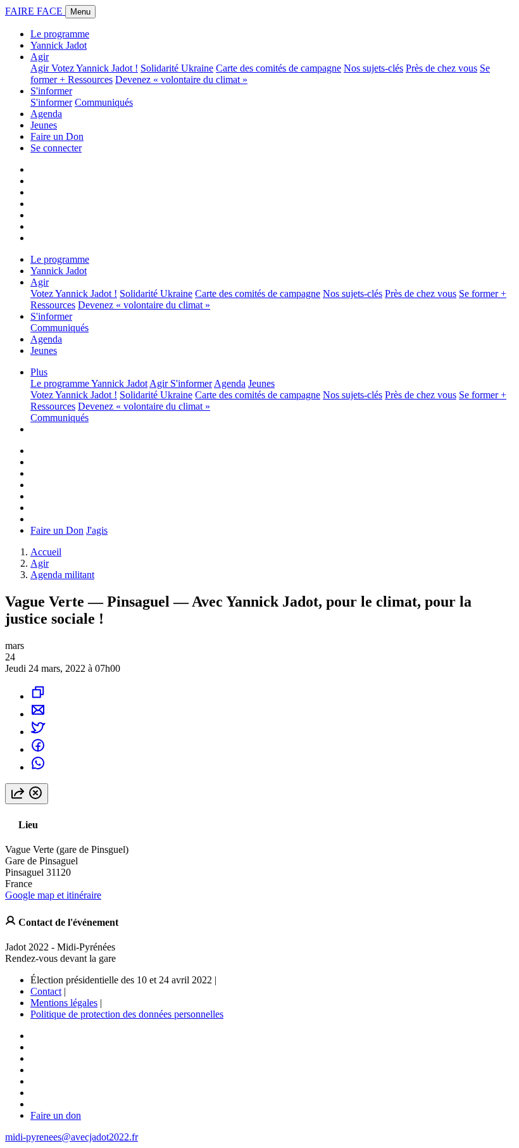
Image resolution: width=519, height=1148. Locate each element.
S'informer (51, 90)
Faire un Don (57, 136)
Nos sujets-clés (373, 68)
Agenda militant (62, 574)
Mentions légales (63, 1002)
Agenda (46, 113)
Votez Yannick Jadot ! (94, 68)
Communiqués (104, 102)
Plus (38, 372)
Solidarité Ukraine (177, 68)
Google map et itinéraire (53, 895)
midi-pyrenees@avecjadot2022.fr (71, 1137)
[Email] (38, 714)
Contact (45, 991)
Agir (39, 56)
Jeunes (43, 125)
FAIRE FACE (35, 11)
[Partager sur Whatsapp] (38, 767)
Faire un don (55, 1115)
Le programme (59, 33)
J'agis (97, 530)
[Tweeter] (38, 731)
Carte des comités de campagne (278, 68)
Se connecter (56, 147)
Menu (80, 11)
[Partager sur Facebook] (38, 749)
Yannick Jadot (58, 45)
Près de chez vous (441, 68)
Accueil (45, 551)
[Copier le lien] (38, 696)
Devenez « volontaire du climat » (181, 79)
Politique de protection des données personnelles (126, 1014)
